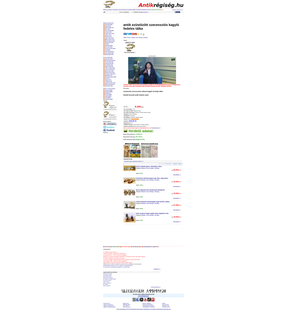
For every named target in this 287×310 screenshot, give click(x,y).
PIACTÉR (121, 9)
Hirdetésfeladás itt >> (156, 128)
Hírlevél (128, 309)
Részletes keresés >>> (144, 12)
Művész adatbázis (147, 303)
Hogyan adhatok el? (108, 304)
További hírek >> (157, 269)
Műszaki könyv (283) (109, 71)
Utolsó (179, 163)
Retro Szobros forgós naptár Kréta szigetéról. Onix (152, 213)
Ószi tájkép (105, 284)
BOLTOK (125, 9)
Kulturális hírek (165, 305)
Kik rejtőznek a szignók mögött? (109, 279)
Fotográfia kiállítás (109, 91)
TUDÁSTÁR (138, 9)
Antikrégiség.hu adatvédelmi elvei (163, 309)
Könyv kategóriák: (108, 57)
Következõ (175, 163)
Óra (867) (107, 44)
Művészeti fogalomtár (148, 304)
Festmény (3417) (108, 32)
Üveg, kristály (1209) (109, 53)
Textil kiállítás (108, 97)
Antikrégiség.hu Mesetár (148, 305)
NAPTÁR (157, 246)
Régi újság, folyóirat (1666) (110, 77)
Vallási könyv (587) (109, 85)
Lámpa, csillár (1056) (109, 38)
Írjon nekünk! (126, 305)
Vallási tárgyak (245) (109, 54)
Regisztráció (180, 9)
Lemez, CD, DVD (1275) (110, 69)
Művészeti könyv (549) (109, 72)
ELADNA (110, 9)
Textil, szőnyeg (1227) (109, 51)
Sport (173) (107, 78)
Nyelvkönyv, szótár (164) (110, 74)
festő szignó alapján (107, 276)
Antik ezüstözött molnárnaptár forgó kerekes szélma (153, 201)
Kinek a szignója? (106, 285)
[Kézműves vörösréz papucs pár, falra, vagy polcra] (130, 180)
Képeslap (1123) (108, 36)
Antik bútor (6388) (108, 24)
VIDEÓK (145, 246)
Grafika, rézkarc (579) (109, 33)
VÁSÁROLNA (115, 9)
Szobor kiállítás (108, 96)
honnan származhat (107, 280)
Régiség (133, 37)
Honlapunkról (106, 303)
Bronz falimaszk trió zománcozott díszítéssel (150, 190)
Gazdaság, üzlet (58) (109, 63)
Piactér (128, 37)
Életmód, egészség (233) (110, 60)
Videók (163, 303)
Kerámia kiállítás (108, 94)
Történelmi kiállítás (109, 99)
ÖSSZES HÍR (107, 246)
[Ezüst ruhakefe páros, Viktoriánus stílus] (130, 168)
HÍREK (134, 9)
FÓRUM (143, 9)
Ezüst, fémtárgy (139, 37)
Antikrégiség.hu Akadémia (149, 307)
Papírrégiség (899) (109, 45)
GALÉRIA (130, 9)
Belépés (174, 9)
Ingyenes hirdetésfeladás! (109, 307)
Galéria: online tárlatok (109, 88)
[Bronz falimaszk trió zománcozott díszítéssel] (130, 192)
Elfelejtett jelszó (126, 304)
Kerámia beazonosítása (108, 277)
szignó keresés (106, 281)
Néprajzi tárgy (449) (109, 42)
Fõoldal (124, 37)
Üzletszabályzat (140, 309)
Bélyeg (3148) (108, 26)
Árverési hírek (165, 304)
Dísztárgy (146, 37)
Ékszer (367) (107, 29)
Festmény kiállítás (109, 90)
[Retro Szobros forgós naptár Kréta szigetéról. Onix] (130, 217)
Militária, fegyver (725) (109, 39)
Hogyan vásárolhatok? (108, 305)
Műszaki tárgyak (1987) (110, 41)
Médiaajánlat (146, 309)
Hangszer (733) (108, 35)
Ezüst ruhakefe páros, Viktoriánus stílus (149, 166)
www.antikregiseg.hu (143, 295)
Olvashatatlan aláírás (107, 275)
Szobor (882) (107, 50)
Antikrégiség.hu (122, 309)
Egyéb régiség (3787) (109, 27)
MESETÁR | (151, 246)
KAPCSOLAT (148, 9)
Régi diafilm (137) (108, 75)
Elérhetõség (133, 309)
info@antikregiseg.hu (143, 296)
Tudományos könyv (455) (110, 82)
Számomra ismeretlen (107, 273)
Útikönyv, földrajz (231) (110, 84)
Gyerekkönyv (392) (109, 65)
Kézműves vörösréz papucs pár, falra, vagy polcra (152, 178)
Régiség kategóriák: (108, 23)
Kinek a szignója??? (107, 283)
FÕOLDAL (105, 9)
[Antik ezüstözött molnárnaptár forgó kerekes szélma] (130, 205)
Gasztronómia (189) (109, 62)
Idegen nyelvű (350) (109, 66)
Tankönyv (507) (108, 79)
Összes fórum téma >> (156, 287)
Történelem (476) (108, 81)
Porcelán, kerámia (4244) (110, 48)
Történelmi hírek (166, 307)
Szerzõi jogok (153, 309)
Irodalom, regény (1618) (110, 68)
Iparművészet (108, 93)
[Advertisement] (130, 17)
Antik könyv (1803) (109, 59)
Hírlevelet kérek (126, 307)
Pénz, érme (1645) (108, 47)
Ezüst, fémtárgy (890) (109, 30)
